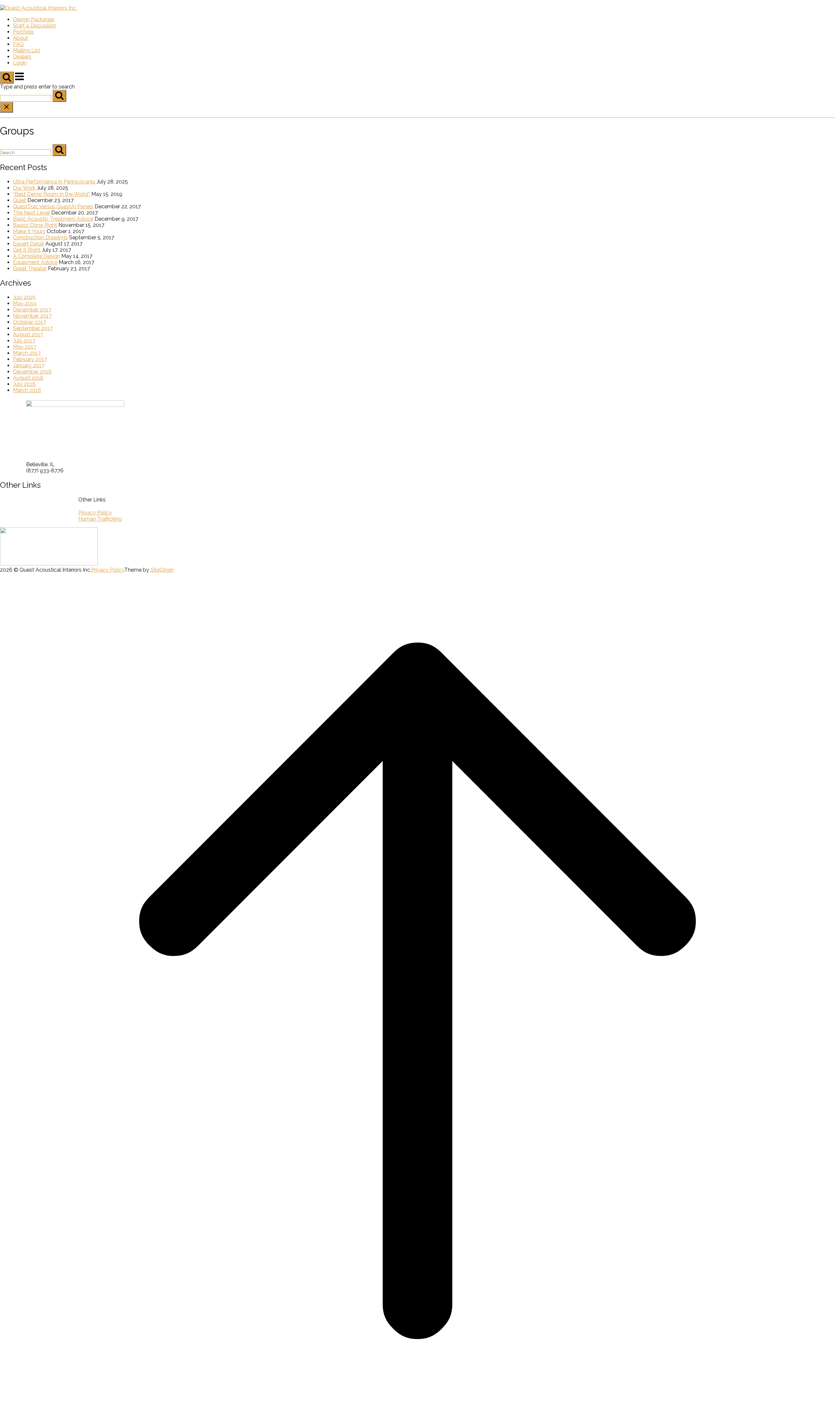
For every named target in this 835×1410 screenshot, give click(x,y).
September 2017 (33, 328)
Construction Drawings (40, 237)
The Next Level (31, 213)
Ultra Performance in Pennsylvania (54, 182)
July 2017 (24, 341)
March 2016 (27, 390)
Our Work (24, 188)
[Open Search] (7, 77)
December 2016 (32, 372)
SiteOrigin (162, 570)
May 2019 (25, 303)
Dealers (22, 57)
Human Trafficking (100, 519)
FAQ (18, 44)
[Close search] (6, 107)
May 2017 (24, 347)
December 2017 (32, 310)
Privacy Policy (95, 513)
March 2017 (27, 353)
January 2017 (28, 365)
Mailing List (26, 50)
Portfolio (23, 32)
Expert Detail (28, 244)
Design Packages (33, 19)
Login (20, 63)
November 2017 (32, 316)
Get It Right (26, 250)
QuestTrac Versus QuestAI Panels (53, 206)
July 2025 (24, 297)
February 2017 (30, 359)
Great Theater (30, 268)
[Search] (59, 96)
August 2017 (28, 334)
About (20, 38)
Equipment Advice (35, 262)
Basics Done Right (35, 225)
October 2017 (29, 322)
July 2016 (24, 384)
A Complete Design (36, 256)
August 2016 (28, 378)
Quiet (19, 200)
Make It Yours (29, 231)
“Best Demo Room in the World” (51, 194)
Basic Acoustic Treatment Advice (53, 219)
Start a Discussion (34, 26)
